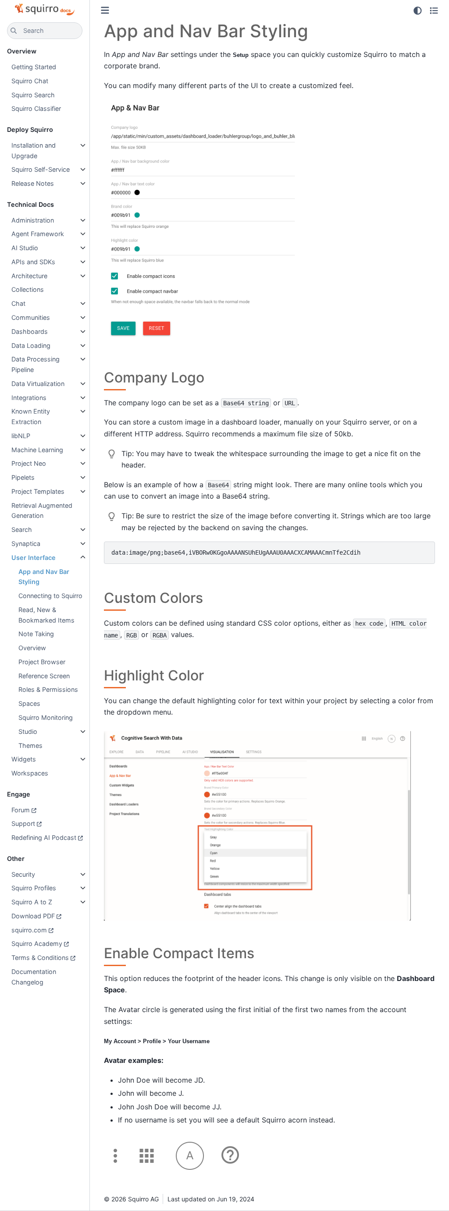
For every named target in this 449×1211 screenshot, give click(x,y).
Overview (32, 648)
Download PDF (33, 916)
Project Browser (41, 662)
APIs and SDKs (33, 262)
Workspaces (29, 773)
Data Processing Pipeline (35, 364)
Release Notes (32, 183)
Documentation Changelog (33, 977)
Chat (18, 303)
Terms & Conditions (40, 957)
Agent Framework (37, 233)
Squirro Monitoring (45, 717)
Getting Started (33, 67)
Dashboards (29, 331)
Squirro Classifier (36, 108)
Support (23, 823)
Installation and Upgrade (33, 150)
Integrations (28, 397)
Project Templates (37, 491)
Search (21, 529)
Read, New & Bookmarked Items (46, 615)
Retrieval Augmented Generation (41, 511)
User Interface (33, 557)
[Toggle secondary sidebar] (434, 10)
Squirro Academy (36, 943)
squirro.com (29, 930)
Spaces (29, 703)
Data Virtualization (37, 383)
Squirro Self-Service (40, 169)
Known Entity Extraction (30, 416)
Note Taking (36, 633)
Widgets (23, 759)
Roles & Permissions (48, 689)
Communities (30, 317)
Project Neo (28, 463)
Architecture (29, 276)
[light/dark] (418, 10)
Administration (32, 220)
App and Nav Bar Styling (43, 577)
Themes (30, 745)
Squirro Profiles (33, 888)
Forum (20, 810)
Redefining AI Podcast (43, 837)
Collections (27, 289)
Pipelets (23, 477)
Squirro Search (33, 95)
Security (23, 874)
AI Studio (24, 247)
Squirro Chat (29, 81)
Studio (27, 731)
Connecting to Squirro (50, 595)
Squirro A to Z (31, 902)
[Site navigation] (105, 10)
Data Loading (30, 345)
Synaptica (25, 543)
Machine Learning (37, 449)
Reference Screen (44, 676)
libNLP (20, 435)
